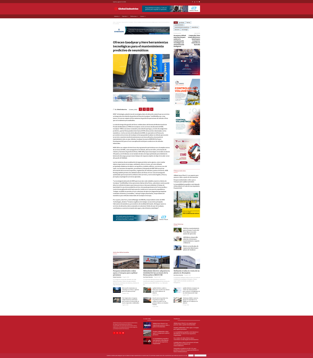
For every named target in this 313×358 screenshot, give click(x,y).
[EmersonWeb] (141, 36)
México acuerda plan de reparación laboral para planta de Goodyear (190, 248)
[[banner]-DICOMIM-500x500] (187, 75)
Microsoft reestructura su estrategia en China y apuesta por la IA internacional (130, 289)
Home (114, 22)
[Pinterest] (148, 109)
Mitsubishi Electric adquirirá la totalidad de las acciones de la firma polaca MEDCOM (156, 273)
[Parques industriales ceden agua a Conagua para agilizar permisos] (126, 262)
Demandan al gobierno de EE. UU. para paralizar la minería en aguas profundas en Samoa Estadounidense (186, 350)
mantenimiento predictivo (182, 27)
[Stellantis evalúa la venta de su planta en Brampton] (187, 262)
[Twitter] (197, 2)
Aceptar (191, 355)
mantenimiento (179, 25)
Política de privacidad (200, 355)
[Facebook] (192, 2)
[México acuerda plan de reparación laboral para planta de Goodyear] (178, 247)
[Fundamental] (171, 9)
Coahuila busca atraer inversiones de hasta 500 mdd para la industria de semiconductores (186, 344)
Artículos (115, 268)
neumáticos (195, 27)
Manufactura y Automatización (150, 268)
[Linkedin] (194, 2)
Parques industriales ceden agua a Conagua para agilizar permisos (125, 273)
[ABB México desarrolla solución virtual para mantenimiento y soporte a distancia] (178, 238)
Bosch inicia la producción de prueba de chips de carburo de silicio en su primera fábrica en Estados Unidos (160, 301)
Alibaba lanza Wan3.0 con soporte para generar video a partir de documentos (161, 325)
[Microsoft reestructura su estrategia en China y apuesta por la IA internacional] (117, 290)
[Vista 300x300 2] (187, 219)
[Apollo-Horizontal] (141, 103)
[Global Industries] (114, 109)
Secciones (119, 22)
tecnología (185, 29)
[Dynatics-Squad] (187, 105)
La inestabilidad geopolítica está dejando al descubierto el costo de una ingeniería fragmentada (187, 186)
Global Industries (122, 109)
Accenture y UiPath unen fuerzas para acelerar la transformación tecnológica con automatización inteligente (180, 41)
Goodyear (181, 22)
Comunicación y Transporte (127, 22)
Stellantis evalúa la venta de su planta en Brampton (187, 272)
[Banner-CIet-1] (187, 164)
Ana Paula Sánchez (148, 277)
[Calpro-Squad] (187, 134)
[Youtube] (199, 2)
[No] (311, 355)
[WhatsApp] (151, 109)
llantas (188, 22)
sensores (177, 29)
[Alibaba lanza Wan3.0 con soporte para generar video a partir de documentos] (147, 325)
